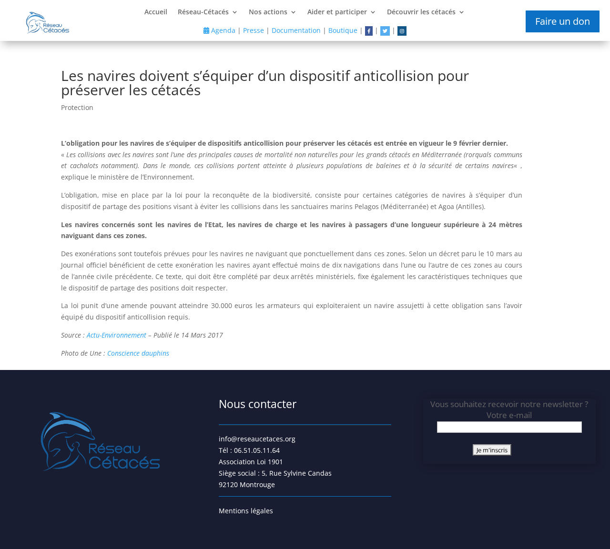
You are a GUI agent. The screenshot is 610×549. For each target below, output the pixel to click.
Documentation (296, 30)
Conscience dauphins (138, 353)
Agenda (222, 30)
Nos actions (268, 12)
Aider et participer (337, 12)
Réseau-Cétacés (203, 12)
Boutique (342, 30)
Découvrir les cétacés (421, 12)
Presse (253, 30)
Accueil (155, 12)
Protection (77, 107)
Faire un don (562, 21)
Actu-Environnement (116, 334)
